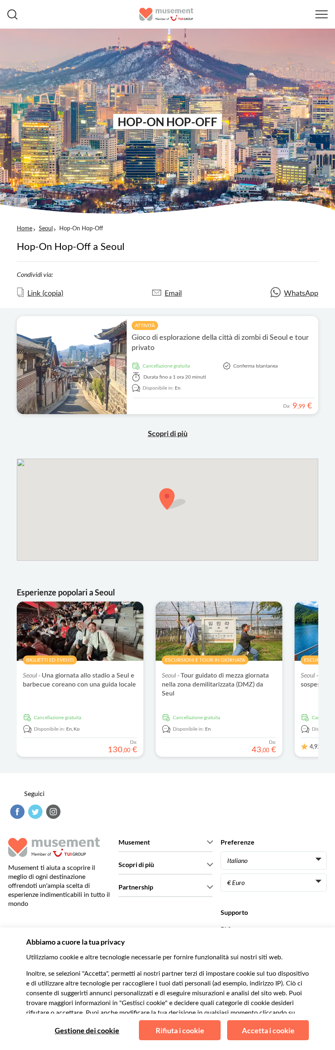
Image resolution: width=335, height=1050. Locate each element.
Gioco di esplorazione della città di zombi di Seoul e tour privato (220, 343)
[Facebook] (16, 812)
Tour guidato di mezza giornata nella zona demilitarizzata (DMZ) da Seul (215, 684)
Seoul (46, 229)
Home (24, 229)
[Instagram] (52, 812)
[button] (172, 499)
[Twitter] (34, 812)
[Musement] (166, 14)
